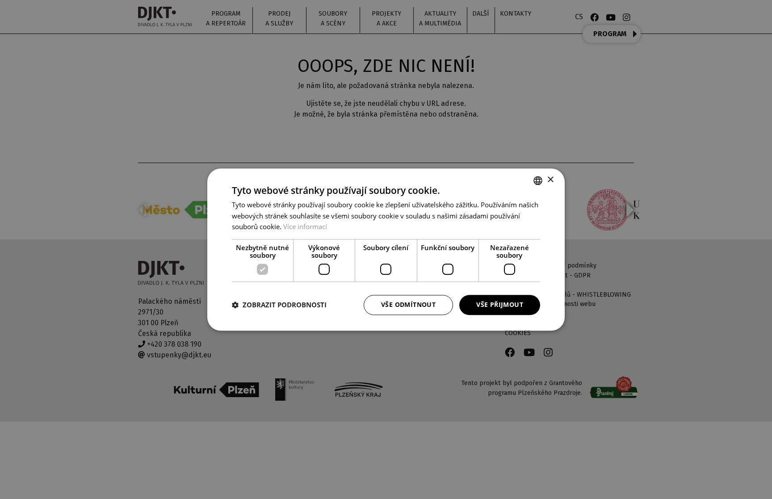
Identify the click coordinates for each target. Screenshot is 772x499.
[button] (279, 305)
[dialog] (386, 249)
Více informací (305, 226)
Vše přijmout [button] (499, 304)
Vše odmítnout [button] (408, 304)
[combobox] (537, 180)
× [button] (550, 179)
